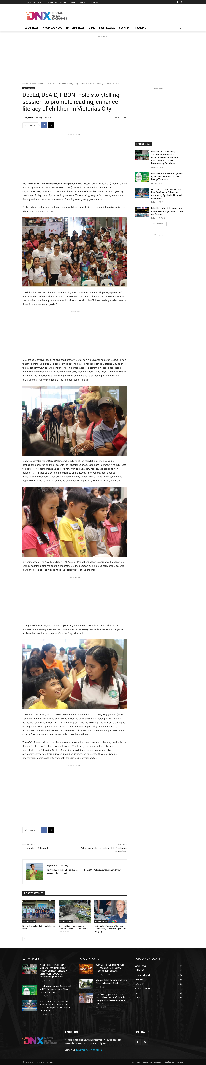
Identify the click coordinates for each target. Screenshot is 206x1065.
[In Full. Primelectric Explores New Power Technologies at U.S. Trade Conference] (142, 212)
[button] (180, 27)
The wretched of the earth (35, 848)
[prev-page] (24, 939)
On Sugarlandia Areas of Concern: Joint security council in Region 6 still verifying (110, 929)
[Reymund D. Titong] (34, 871)
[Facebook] (177, 2)
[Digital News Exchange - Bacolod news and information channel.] (46, 16)
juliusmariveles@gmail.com (89, 1049)
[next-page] (29, 939)
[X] (182, 2)
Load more (158, 223)
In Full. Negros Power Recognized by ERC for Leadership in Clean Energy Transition (167, 176)
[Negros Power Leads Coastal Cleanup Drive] (38, 911)
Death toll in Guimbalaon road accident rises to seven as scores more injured (73, 929)
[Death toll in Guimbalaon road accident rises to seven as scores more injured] (75, 911)
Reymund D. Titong (33, 117)
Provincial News (36, 83)
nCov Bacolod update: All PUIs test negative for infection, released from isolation (110, 968)
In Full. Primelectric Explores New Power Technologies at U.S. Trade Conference (167, 211)
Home (25, 83)
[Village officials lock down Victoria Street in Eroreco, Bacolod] (86, 984)
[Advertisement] (126, 15)
